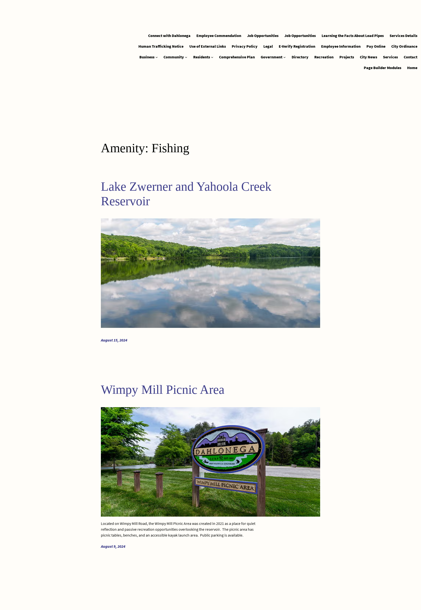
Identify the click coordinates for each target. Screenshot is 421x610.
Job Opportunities (262, 35)
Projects (346, 56)
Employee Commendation (218, 35)
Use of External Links (207, 46)
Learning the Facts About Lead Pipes (353, 35)
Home (412, 67)
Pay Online (375, 46)
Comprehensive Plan (237, 56)
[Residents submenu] (212, 57)
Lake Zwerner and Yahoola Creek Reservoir (186, 193)
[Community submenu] (186, 57)
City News (368, 56)
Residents (201, 56)
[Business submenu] (156, 57)
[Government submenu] (284, 57)
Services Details (403, 35)
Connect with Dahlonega (169, 35)
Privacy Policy (245, 46)
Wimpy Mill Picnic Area (162, 389)
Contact (410, 56)
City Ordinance (404, 46)
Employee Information (341, 46)
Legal (268, 46)
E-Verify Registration (297, 46)
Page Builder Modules (382, 67)
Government (271, 56)
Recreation (324, 56)
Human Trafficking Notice (160, 46)
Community (173, 56)
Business (146, 56)
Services (390, 56)
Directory (300, 56)
